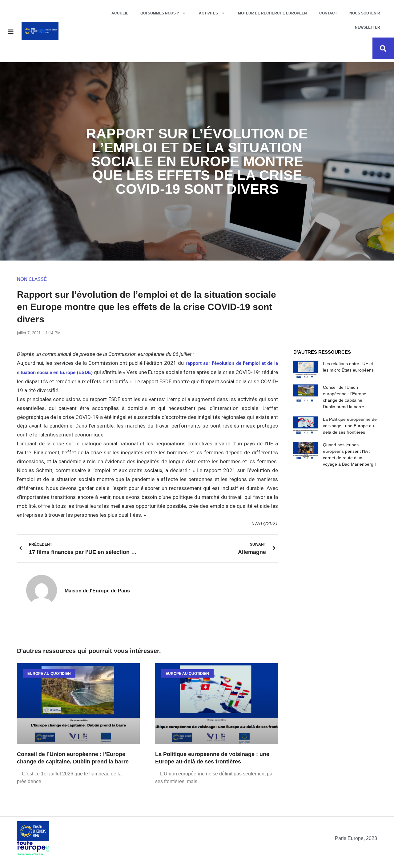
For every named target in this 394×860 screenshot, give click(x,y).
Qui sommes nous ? (159, 13)
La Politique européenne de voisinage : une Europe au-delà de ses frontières (350, 426)
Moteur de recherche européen (272, 13)
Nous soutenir (364, 13)
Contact (328, 13)
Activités (208, 13)
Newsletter (367, 27)
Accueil (119, 13)
